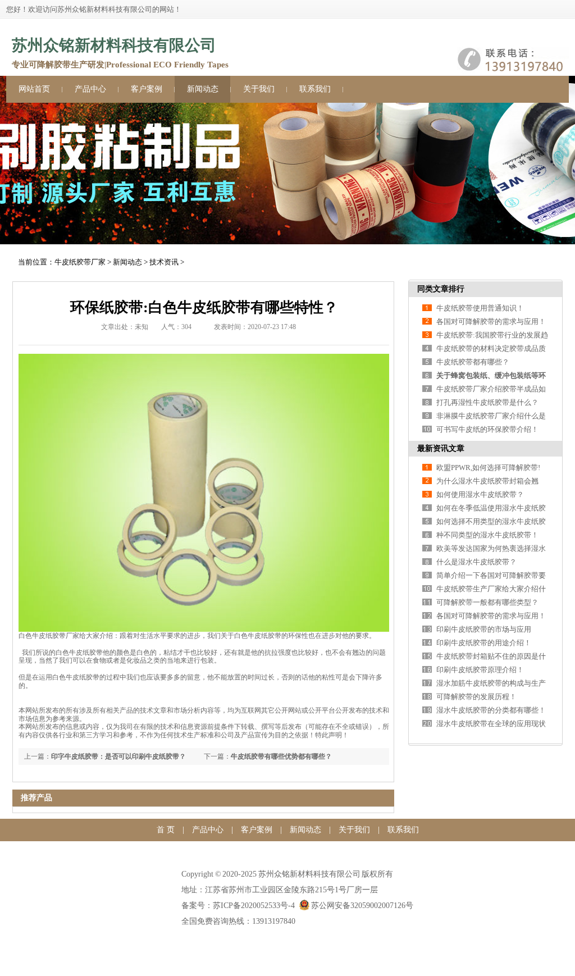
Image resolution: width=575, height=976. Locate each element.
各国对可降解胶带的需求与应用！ (491, 321)
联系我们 (315, 89)
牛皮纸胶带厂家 (80, 262)
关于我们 (259, 89)
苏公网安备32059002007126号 (362, 905)
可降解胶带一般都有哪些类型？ (487, 602)
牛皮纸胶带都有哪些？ (472, 362)
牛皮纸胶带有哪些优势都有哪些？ (281, 756)
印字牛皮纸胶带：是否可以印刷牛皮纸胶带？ (118, 756)
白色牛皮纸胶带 (42, 636)
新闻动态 (202, 89)
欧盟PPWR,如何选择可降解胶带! (488, 467)
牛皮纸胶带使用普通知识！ (480, 308)
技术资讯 (164, 262)
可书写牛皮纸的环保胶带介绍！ (487, 429)
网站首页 (34, 89)
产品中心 (90, 89)
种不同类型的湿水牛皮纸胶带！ (487, 535)
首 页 (166, 830)
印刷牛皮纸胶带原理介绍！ (480, 669)
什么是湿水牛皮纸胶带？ (476, 562)
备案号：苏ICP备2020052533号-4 (238, 905)
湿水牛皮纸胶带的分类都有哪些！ (491, 710)
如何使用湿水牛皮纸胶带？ (480, 494)
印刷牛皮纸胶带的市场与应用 (483, 629)
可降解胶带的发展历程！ (476, 696)
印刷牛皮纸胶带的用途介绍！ (483, 642)
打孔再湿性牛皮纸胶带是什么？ (487, 402)
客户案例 (146, 89)
